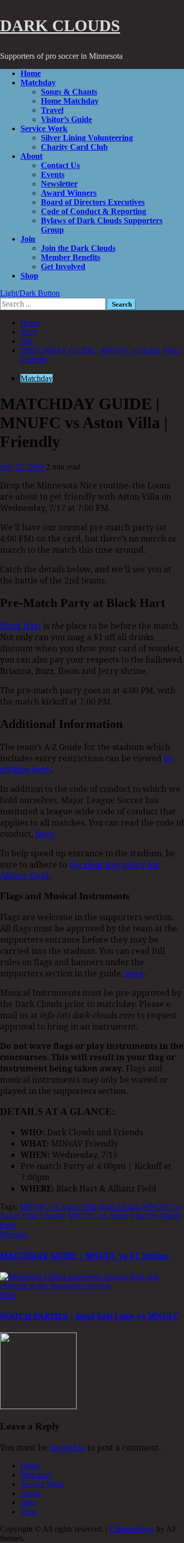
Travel (52, 110)
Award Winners (69, 193)
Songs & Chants (69, 91)
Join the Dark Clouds (78, 248)
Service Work (43, 128)
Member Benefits (70, 257)
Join (27, 239)
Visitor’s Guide (66, 119)
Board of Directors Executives (93, 202)
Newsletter (59, 183)
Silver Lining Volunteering (87, 137)
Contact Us (60, 165)
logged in (67, 1447)
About (31, 156)
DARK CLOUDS (60, 25)
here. (45, 833)
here (134, 973)
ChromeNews (131, 1529)
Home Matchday (70, 101)
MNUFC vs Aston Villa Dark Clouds (79, 1206)
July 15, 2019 (23, 466)
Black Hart (20, 626)
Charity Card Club (74, 147)
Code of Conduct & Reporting (93, 211)
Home (30, 73)
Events (52, 174)
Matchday (38, 82)
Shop (29, 275)
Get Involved (63, 266)
